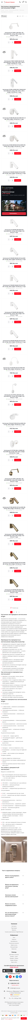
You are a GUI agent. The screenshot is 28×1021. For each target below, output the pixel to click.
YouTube (10, 976)
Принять (24, 1018)
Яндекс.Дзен (13, 976)
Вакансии (14, 949)
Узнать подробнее (8, 1019)
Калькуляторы (14, 947)
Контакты (14, 926)
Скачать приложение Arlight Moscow (14, 932)
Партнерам (14, 928)
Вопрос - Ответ (14, 956)
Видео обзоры (14, 960)
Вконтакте (7, 976)
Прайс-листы (14, 945)
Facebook (20, 976)
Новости (14, 939)
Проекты (14, 930)
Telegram (17, 976)
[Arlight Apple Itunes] (7, 970)
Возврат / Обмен (14, 958)
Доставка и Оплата (14, 954)
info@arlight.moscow (15, 988)
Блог (14, 937)
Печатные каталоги (14, 943)
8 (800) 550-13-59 (14, 983)
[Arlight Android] (20, 970)
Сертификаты (14, 941)
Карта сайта (14, 962)
